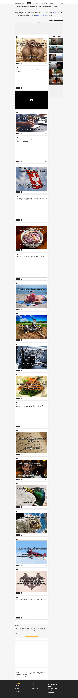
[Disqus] (31, 654)
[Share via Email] (62, 20)
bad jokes (24, 630)
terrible (41, 628)
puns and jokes (55, 12)
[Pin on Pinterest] (21, 63)
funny (32, 628)
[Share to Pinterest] (60, 20)
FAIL (16, 628)
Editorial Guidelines (34, 688)
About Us (32, 686)
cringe (20, 630)
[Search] (17, 1)
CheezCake (17, 693)
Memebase (17, 688)
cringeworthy (32, 630)
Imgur (46, 63)
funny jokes (36, 628)
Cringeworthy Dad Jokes (41, 15)
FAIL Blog (17, 686)
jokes (20, 628)
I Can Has (17, 685)
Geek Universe (17, 691)
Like (17, 633)
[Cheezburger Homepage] (39, 1)
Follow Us (23, 622)
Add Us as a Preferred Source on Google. (36, 622)
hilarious (45, 628)
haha (17, 630)
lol (28, 630)
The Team (32, 685)
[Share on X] (58, 20)
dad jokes (24, 628)
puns (28, 628)
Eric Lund (18, 9)
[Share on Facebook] (56, 20)
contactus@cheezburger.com (53, 690)
